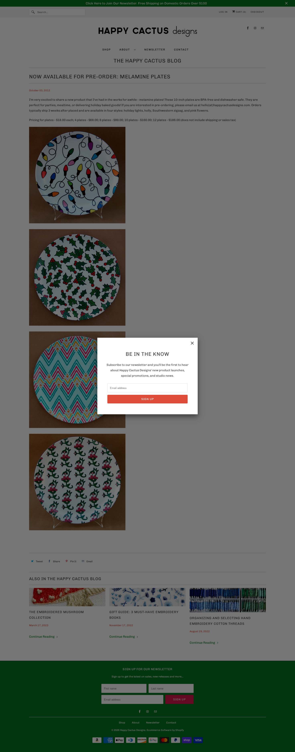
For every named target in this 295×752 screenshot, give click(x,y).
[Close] (192, 343)
